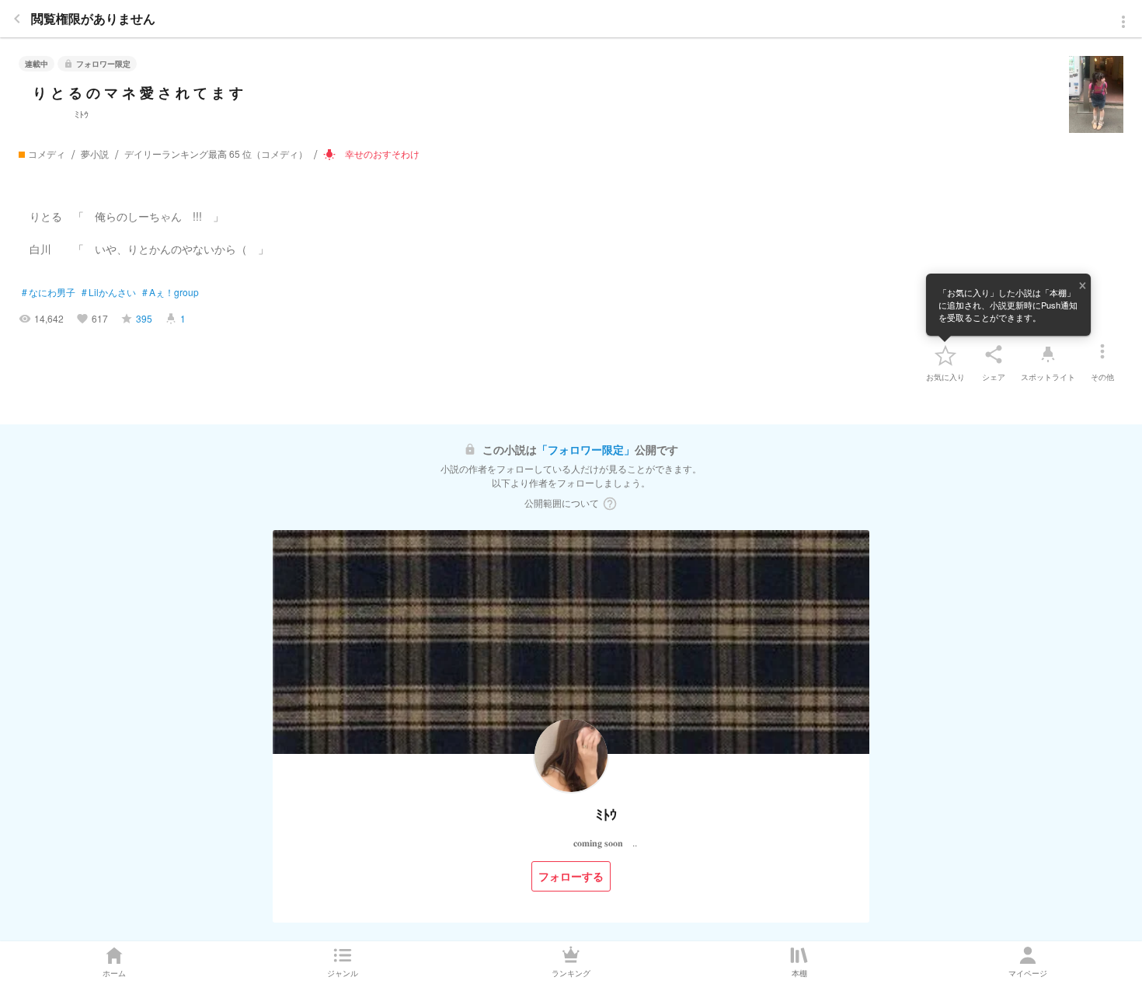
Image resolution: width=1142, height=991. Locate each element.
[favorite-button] (945, 354)
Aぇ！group (170, 292)
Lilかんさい (109, 292)
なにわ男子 (48, 292)
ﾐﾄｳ (58, 113)
